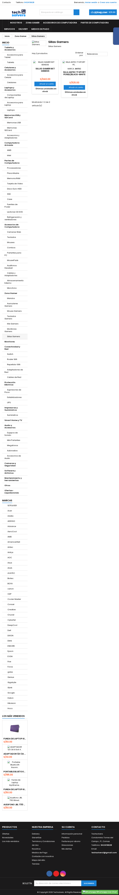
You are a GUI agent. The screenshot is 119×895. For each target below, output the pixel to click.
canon (10, 588)
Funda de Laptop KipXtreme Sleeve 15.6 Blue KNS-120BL (14, 789)
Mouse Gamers (14, 311)
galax (10, 672)
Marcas (7, 500)
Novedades (7, 837)
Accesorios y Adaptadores (11, 136)
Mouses (11, 242)
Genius (10, 677)
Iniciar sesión (91, 2)
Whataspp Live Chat (106, 892)
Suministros (12, 415)
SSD (9, 194)
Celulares (11, 82)
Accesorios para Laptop (13, 103)
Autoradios (12, 450)
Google (11, 692)
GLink (9, 687)
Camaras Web (14, 232)
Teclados (11, 237)
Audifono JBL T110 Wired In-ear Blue (14, 804)
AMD (9, 150)
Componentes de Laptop (12, 96)
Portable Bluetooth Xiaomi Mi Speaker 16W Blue (14, 771)
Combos (11, 247)
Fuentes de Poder (11, 205)
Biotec (10, 578)
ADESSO (11, 521)
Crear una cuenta (108, 2)
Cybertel (11, 620)
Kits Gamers (12, 323)
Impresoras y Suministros (11, 408)
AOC (9, 557)
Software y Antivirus (10, 471)
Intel (9, 155)
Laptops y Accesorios (9, 88)
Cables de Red (14, 377)
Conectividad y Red (12, 347)
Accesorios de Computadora (60, 22)
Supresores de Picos (12, 391)
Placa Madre (13, 173)
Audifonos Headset (10, 266)
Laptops (11, 110)
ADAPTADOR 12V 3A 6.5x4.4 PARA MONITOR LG (14, 754)
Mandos (11, 298)
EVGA (10, 656)
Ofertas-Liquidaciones (11, 491)
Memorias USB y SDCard (12, 116)
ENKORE (11, 646)
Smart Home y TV (13, 420)
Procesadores (14, 168)
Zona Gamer (32, 22)
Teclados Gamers (10, 317)
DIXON (10, 635)
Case (9, 199)
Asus (9, 562)
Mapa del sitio (38, 860)
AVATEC (11, 573)
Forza (10, 666)
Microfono (12, 288)
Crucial (10, 614)
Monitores (9, 341)
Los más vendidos (13, 716)
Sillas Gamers (13, 336)
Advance (11, 526)
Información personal (72, 833)
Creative (11, 609)
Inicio (5, 42)
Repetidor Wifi (13, 364)
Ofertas (5, 833)
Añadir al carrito (45, 84)
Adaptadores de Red (13, 371)
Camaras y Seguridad (10, 464)
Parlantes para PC (12, 254)
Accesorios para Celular (13, 76)
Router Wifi (12, 359)
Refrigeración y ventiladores (12, 218)
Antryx (10, 552)
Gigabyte (11, 682)
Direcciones (67, 845)
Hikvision (11, 703)
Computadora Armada (11, 144)
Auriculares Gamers (11, 304)
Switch (10, 354)
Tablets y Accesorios (9, 48)
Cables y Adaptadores (10, 274)
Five (9, 661)
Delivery (23, 29)
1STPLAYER (12, 505)
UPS (9, 402)
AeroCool (12, 531)
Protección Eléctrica (9, 383)
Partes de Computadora (95, 22)
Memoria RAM (13, 178)
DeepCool (12, 625)
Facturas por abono (71, 841)
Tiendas (35, 863)
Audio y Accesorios (9, 426)
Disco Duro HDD (14, 188)
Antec (10, 547)
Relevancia (96, 54)
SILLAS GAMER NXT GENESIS (45, 69)
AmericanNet (13, 542)
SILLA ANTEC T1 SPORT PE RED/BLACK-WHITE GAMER (74, 74)
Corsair (11, 604)
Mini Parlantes (13, 440)
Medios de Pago (40, 29)
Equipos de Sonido (11, 434)
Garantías (36, 837)
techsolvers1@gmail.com (104, 852)
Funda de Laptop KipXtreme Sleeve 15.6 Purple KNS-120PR (14, 739)
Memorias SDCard (10, 129)
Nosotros (16, 22)
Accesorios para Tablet (13, 56)
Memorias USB (14, 122)
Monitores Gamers (10, 330)
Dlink (9, 640)
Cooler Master (14, 599)
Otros (7, 485)
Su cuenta (68, 827)
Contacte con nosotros (43, 856)
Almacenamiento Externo (14, 281)
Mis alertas (67, 848)
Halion (10, 698)
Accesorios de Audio (12, 457)
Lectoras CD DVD (15, 212)
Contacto (6, 2)
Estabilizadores (14, 397)
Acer (9, 510)
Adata (10, 516)
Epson (10, 651)
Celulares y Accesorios (10, 68)
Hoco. (10, 708)
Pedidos (66, 837)
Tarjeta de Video (15, 183)
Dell (9, 630)
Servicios (9, 29)
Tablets (10, 62)
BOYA (10, 583)
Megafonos (12, 445)
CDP (9, 594)
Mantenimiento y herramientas (13, 479)
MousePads (12, 260)
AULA (9, 568)
